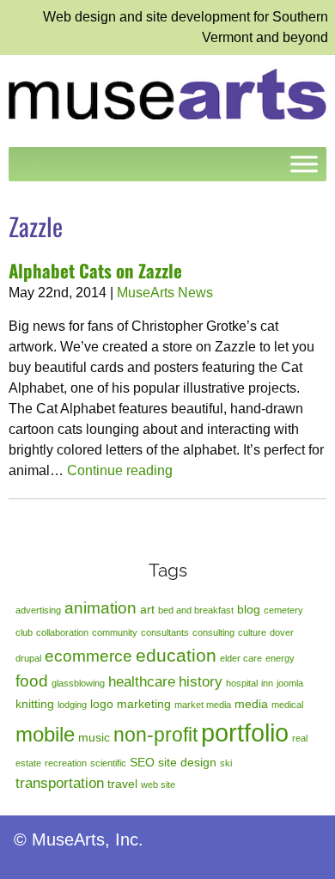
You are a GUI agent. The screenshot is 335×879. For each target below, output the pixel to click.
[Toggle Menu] (304, 164)
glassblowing (78, 683)
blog (248, 609)
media (251, 704)
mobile (45, 734)
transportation (59, 783)
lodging (72, 704)
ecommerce (88, 656)
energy (280, 658)
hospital (242, 683)
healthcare (141, 682)
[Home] (167, 93)
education (176, 655)
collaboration (62, 632)
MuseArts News (165, 292)
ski (226, 763)
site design (187, 762)
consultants (165, 632)
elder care (241, 658)
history (200, 682)
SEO (142, 762)
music (94, 737)
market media (202, 704)
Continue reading (120, 470)
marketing (144, 704)
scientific (108, 763)
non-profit (155, 734)
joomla (290, 683)
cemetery (283, 610)
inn (267, 683)
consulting (213, 632)
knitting (34, 704)
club (24, 632)
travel (122, 783)
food (31, 681)
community (114, 632)
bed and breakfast (196, 610)
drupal (28, 658)
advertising (38, 610)
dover (282, 632)
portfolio (245, 732)
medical (287, 704)
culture (252, 632)
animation (100, 608)
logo (101, 704)
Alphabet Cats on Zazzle (95, 270)
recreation (66, 763)
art (147, 609)
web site (158, 784)
